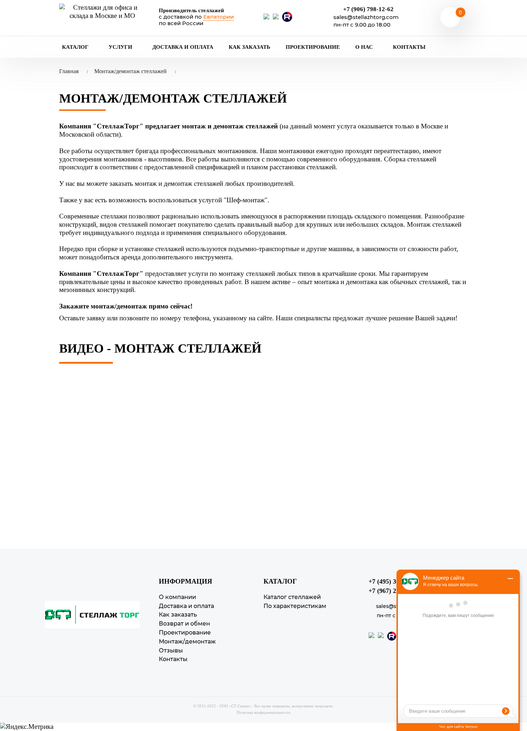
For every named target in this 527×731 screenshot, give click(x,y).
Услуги (121, 47)
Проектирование (313, 47)
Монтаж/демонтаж (187, 641)
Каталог (76, 47)
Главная (69, 71)
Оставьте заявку (82, 318)
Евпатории (218, 16)
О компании (177, 597)
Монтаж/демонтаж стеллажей (130, 71)
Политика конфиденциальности (263, 712)
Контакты (409, 47)
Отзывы (171, 650)
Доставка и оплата (182, 47)
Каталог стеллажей (292, 597)
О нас (364, 47)
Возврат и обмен (184, 623)
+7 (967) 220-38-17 (394, 590)
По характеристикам (295, 606)
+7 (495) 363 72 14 (394, 581)
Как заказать (249, 47)
